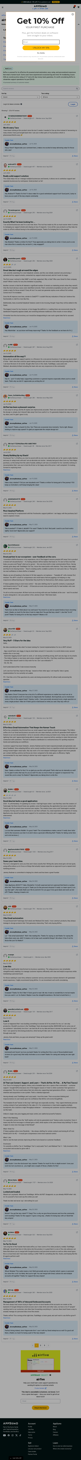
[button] (73, 14)
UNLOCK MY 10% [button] (41, 48)
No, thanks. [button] (41, 53)
